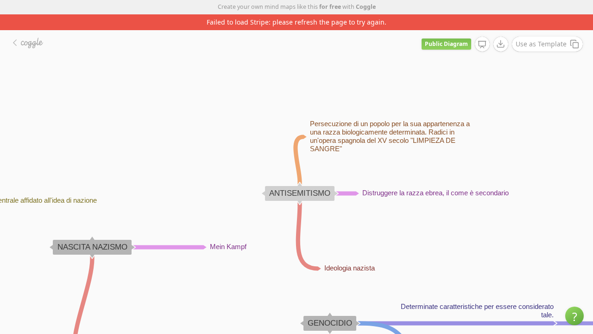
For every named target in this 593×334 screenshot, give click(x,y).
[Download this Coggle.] (500, 44)
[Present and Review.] (482, 44)
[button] (574, 316)
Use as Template (541, 43)
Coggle (366, 7)
